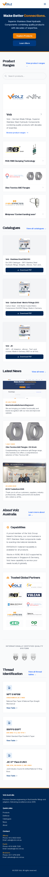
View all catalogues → (36, 228)
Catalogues (7, 819)
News (5, 822)
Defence (6, 816)
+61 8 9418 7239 (14, 846)
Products (6, 812)
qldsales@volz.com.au (15, 857)
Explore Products (24, 36)
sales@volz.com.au (14, 840)
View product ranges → (35, 64)
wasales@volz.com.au (15, 849)
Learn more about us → (36, 513)
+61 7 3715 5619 (14, 855)
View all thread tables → (35, 673)
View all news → (39, 372)
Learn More (24, 43)
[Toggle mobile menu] (45, 4)
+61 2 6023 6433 (14, 838)
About (5, 825)
